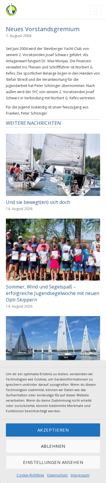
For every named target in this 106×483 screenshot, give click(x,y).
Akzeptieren (53, 430)
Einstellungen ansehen (53, 462)
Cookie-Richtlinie (30, 475)
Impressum (80, 475)
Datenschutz (57, 475)
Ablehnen (53, 446)
